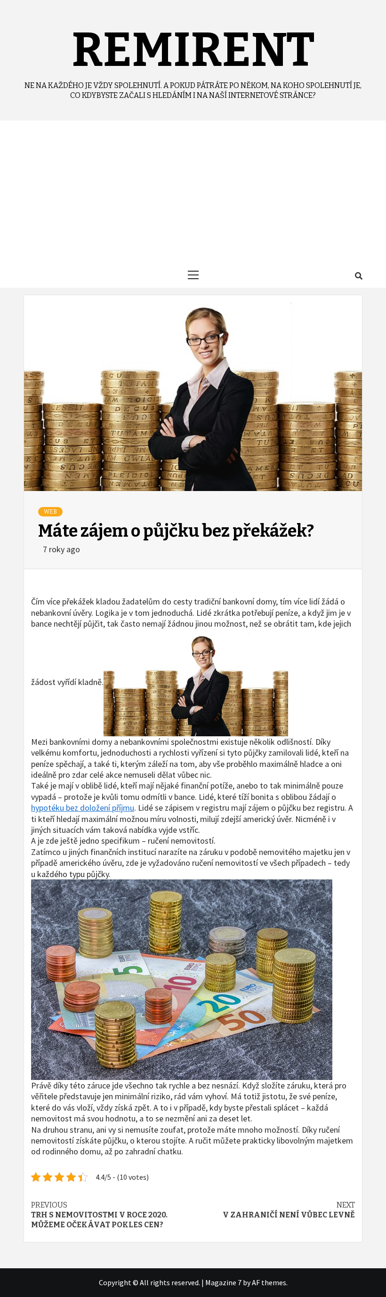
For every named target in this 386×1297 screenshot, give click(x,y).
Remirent (193, 50)
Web (50, 511)
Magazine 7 (223, 1282)
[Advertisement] (193, 191)
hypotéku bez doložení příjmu (82, 807)
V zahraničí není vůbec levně (289, 1209)
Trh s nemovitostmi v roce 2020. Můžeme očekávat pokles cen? (99, 1214)
